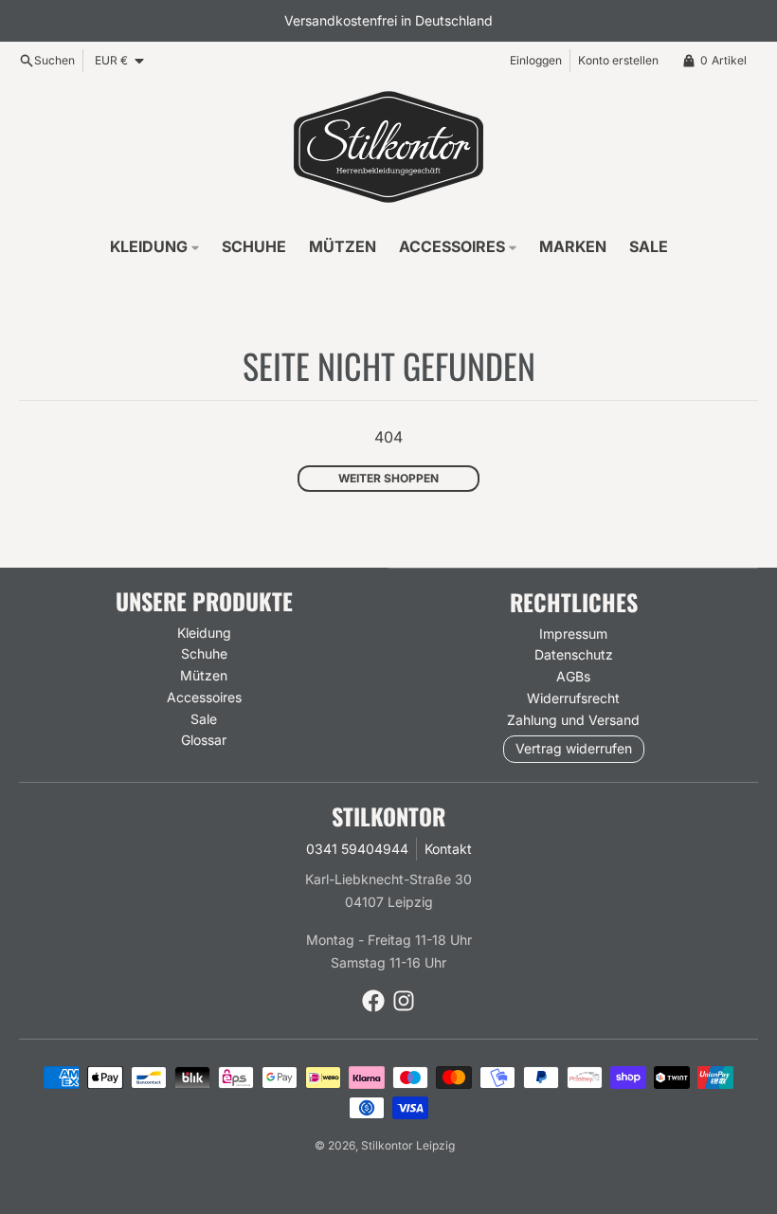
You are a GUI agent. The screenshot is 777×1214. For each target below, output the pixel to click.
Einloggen (536, 60)
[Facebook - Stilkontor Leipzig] (373, 1000)
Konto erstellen (618, 60)
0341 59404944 (357, 849)
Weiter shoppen (388, 478)
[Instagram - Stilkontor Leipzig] (403, 1000)
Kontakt (448, 849)
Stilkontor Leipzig (408, 1145)
